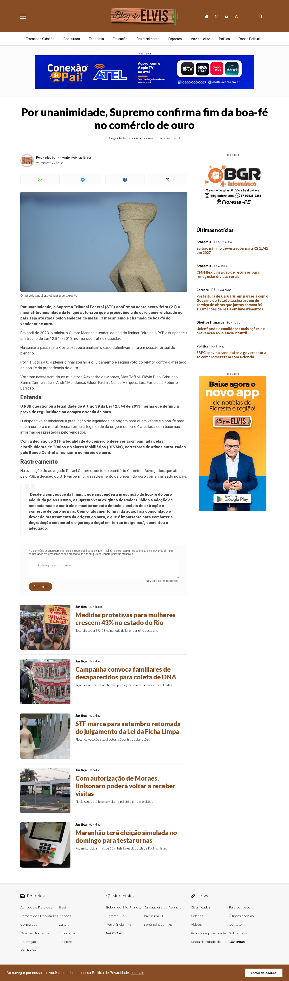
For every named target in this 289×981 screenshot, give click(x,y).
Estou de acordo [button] (263, 973)
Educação (120, 39)
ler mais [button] (137, 973)
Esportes (175, 39)
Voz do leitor (200, 39)
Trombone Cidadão (40, 39)
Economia (96, 39)
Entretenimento (148, 39)
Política (224, 39)
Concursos (71, 39)
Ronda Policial (249, 39)
